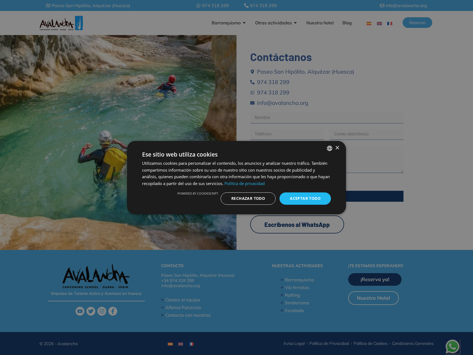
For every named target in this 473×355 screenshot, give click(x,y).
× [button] (337, 148)
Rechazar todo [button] (248, 198)
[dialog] (236, 177)
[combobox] (329, 148)
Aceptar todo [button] (305, 198)
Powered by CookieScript (197, 193)
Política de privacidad (244, 183)
